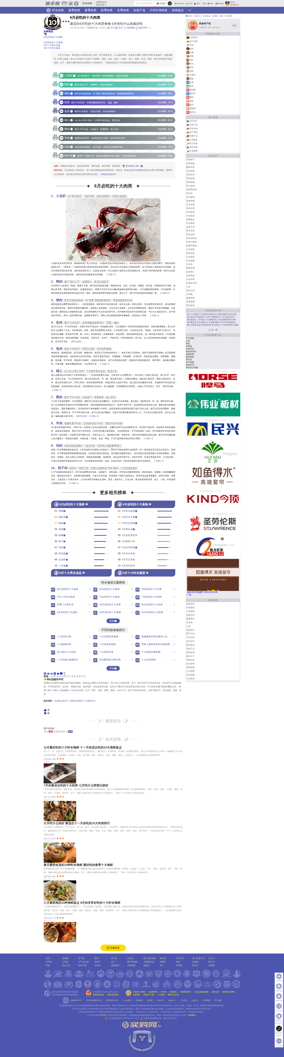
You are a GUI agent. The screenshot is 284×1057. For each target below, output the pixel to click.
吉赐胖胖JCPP (76, 1000)
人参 (188, 286)
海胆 (61, 529)
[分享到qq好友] (54, 673)
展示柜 (114, 958)
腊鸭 (191, 97)
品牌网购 (206, 1000)
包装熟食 (190, 275)
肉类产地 (139, 10)
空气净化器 (83, 962)
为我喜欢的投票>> (108, 174)
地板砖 (146, 965)
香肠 (191, 56)
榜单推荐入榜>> (133, 166)
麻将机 (189, 362)
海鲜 (54, 759)
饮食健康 (193, 151)
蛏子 (61, 541)
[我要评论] (61, 673)
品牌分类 (180, 4)
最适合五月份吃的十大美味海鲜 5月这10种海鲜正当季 (213, 322)
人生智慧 (190, 671)
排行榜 (163, 992)
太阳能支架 (191, 354)
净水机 (98, 965)
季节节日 (190, 633)
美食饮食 (190, 652)
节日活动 (190, 637)
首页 (190, 16)
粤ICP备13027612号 (130, 1018)
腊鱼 (191, 101)
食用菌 (65, 958)
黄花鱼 (62, 553)
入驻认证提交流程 (201, 992)
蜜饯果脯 (190, 268)
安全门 (212, 958)
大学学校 (183, 1000)
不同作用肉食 (158, 10)
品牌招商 (139, 1000)
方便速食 (193, 140)
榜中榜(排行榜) (112, 1000)
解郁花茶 (190, 167)
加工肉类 (193, 41)
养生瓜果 (190, 234)
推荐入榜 (215, 992)
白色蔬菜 (190, 249)
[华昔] (213, 476)
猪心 (59, 371)
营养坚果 (190, 178)
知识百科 (190, 663)
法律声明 (136, 995)
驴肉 (191, 45)
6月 (68, 676)
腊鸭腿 (192, 90)
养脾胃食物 (191, 189)
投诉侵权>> (65, 690)
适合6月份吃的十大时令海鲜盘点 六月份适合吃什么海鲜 (213, 317)
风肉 (191, 86)
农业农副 (193, 128)
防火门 (189, 357)
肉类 (53, 676)
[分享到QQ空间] (48, 673)
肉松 (191, 60)
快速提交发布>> (62, 701)
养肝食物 (190, 163)
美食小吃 (81, 676)
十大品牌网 (126, 1000)
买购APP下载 (148, 995)
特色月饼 (190, 290)
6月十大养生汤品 (52, 45)
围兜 (97, 958)
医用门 (195, 965)
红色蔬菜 (190, 257)
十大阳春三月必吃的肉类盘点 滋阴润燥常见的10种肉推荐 (213, 314)
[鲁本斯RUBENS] (213, 547)
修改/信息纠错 (112, 995)
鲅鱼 (61, 523)
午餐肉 (192, 75)
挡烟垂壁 (115, 965)
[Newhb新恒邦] (213, 499)
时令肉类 (57, 10)
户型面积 (190, 611)
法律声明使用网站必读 (153, 1018)
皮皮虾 (62, 559)
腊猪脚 (192, 108)
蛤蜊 (61, 535)
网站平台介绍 (173, 995)
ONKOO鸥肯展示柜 (94, 1000)
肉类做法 (178, 10)
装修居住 (190, 604)
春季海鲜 (47, 876)
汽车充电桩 (191, 365)
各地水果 (190, 208)
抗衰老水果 (191, 283)
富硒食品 (190, 219)
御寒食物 (190, 298)
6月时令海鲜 (128, 523)
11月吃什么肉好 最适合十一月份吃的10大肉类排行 (77, 823)
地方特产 (193, 121)
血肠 (191, 82)
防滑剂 (49, 962)
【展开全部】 (76, 341)
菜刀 (113, 962)
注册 (204, 4)
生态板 (130, 958)
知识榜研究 (153, 992)
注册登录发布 (185, 992)
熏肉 (191, 67)
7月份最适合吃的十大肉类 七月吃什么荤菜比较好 (76, 785)
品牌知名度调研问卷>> (101, 3)
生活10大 (197, 16)
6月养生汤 (127, 529)
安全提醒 (190, 675)
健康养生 (190, 618)
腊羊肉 (192, 112)
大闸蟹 (189, 294)
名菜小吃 (193, 125)
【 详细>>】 (111, 274)
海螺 (61, 511)
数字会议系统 (149, 958)
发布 (211, 4)
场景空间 (190, 615)
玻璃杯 (189, 367)
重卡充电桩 (132, 962)
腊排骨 (192, 93)
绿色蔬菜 (190, 171)
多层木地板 (191, 343)
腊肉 (191, 48)
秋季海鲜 (47, 759)
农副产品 (190, 648)
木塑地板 (131, 965)
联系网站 (192, 1015)
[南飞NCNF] (213, 523)
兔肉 (59, 348)
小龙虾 (61, 196)
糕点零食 (193, 143)
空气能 (81, 958)
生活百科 (190, 678)
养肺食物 (190, 182)
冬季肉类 (123, 10)
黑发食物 (190, 201)
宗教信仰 (190, 660)
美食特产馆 (92, 28)
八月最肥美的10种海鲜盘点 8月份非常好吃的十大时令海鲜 (82, 902)
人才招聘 (160, 995)
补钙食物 (190, 197)
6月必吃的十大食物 (53, 42)
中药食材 (190, 223)
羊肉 (59, 423)
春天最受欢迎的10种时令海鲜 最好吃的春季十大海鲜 (78, 864)
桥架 (188, 349)
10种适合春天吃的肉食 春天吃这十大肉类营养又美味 (213, 325)
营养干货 (190, 227)
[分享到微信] (45, 673)
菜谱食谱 (190, 645)
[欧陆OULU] (213, 404)
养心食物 (190, 186)
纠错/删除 (130, 28)
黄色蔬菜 (190, 253)
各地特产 (190, 159)
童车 (48, 958)
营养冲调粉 (191, 242)
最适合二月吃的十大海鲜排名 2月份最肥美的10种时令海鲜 (213, 319)
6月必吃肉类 (128, 547)
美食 (73, 676)
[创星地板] (213, 381)
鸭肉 (59, 281)
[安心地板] (213, 452)
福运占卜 (190, 656)
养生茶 (189, 193)
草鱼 (110, 102)
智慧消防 (190, 338)
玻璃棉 (212, 965)
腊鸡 (191, 105)
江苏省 (65, 962)
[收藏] (58, 673)
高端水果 (190, 174)
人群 (188, 626)
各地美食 (190, 212)
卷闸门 (189, 351)
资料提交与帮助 (228, 992)
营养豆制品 (191, 238)
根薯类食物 (191, 245)
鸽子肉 (63, 468)
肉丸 (191, 63)
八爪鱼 (62, 565)
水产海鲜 (193, 132)
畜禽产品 (193, 136)
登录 (198, 4)
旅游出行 (172, 1000)
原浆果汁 (190, 272)
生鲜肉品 (48, 31)
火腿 (191, 52)
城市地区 (173, 992)
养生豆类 (190, 230)
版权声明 (142, 28)
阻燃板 (195, 962)
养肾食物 (190, 301)
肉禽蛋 (215, 16)
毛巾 (162, 965)
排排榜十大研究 (139, 992)
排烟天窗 (82, 965)
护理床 (189, 346)
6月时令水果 (128, 517)
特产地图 (218, 1000)
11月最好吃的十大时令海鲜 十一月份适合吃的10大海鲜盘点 (83, 747)
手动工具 (180, 958)
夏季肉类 (90, 10)
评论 (112, 28)
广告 (189, 595)
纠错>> (56, 690)
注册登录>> (90, 701)
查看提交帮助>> (77, 701)
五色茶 (189, 264)
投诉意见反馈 (98, 995)
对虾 (61, 547)
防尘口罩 (66, 965)
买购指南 (190, 667)
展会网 (150, 1000)
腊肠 (191, 78)
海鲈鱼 (62, 517)
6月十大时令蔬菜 (52, 48)
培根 (191, 71)
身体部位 (190, 630)
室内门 (98, 962)
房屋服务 (190, 607)
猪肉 (59, 300)
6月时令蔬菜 (128, 511)
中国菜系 (190, 216)
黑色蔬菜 (190, 305)
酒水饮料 (193, 147)
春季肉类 (74, 10)
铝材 (188, 359)
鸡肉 (59, 445)
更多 (111, 621)
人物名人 (195, 1000)
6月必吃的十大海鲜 (53, 37)
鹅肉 (59, 397)
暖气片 (212, 962)
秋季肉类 (107, 10)
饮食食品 (206, 16)
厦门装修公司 (198, 958)
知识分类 (188, 4)
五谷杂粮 (190, 204)
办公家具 (190, 341)
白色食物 (190, 260)
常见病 (189, 622)
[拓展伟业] (213, 428)
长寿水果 (190, 279)
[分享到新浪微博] (51, 673)
